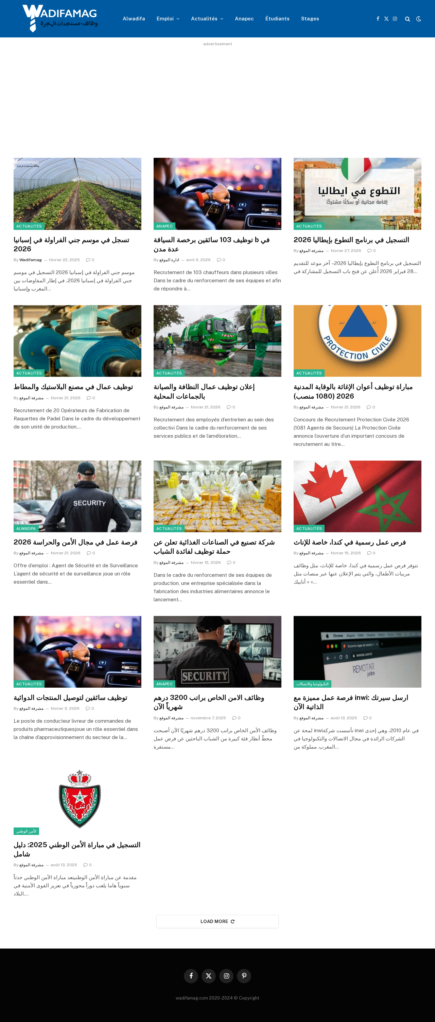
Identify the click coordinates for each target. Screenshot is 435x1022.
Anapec (244, 18)
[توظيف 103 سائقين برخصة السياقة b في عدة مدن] (217, 194)
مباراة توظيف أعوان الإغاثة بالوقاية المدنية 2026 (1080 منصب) (353, 391)
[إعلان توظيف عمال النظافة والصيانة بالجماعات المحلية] (217, 341)
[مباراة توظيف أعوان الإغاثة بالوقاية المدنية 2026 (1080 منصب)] (357, 341)
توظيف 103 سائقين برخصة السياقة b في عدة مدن (212, 244)
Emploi (165, 18)
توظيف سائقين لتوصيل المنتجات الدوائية (70, 697)
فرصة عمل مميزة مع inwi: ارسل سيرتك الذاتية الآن (351, 702)
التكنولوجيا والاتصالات (312, 684)
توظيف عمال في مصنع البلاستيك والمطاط (73, 387)
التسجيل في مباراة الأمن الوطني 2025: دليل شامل (77, 849)
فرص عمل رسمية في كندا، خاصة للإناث (350, 542)
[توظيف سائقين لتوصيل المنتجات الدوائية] (77, 652)
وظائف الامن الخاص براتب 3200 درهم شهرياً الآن (209, 702)
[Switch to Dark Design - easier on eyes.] (418, 18)
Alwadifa (134, 18)
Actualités (204, 18)
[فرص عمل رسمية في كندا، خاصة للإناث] (357, 496)
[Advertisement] (217, 96)
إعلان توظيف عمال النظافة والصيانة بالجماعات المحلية (204, 391)
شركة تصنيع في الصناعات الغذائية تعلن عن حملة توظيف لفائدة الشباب (214, 546)
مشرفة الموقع (311, 250)
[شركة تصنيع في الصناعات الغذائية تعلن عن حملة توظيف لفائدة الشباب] (217, 496)
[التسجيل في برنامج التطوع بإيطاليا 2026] (357, 194)
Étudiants (277, 18)
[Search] (408, 19)
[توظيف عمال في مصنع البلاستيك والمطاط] (77, 341)
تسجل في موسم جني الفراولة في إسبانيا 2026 (71, 244)
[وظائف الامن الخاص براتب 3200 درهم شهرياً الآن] (217, 652)
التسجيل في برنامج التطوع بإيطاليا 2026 (352, 240)
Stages (310, 18)
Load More (214, 921)
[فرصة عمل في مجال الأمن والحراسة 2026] (77, 496)
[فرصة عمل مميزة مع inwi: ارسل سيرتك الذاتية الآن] (357, 652)
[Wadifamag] (59, 18)
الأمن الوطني (26, 831)
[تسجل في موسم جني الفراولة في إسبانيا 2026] (77, 194)
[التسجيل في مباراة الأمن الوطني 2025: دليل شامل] (77, 799)
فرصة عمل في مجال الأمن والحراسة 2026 (76, 542)
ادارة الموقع (169, 259)
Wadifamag (30, 259)
